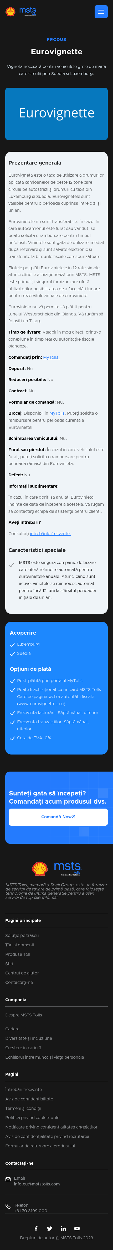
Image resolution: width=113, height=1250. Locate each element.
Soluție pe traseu (22, 935)
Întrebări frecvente (23, 1090)
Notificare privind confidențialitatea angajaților (51, 1127)
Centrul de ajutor (22, 973)
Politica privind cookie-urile (32, 1118)
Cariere (12, 1029)
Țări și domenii (19, 945)
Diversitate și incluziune (28, 1038)
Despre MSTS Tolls (23, 1015)
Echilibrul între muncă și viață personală (44, 1057)
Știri (9, 964)
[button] (101, 11)
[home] (21, 12)
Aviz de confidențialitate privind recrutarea (47, 1137)
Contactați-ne (19, 982)
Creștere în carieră (23, 1048)
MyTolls (57, 413)
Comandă (58, 817)
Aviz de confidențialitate (29, 1099)
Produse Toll (17, 954)
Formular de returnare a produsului (40, 1146)
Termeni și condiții (23, 1108)
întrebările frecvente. (50, 534)
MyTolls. (51, 357)
